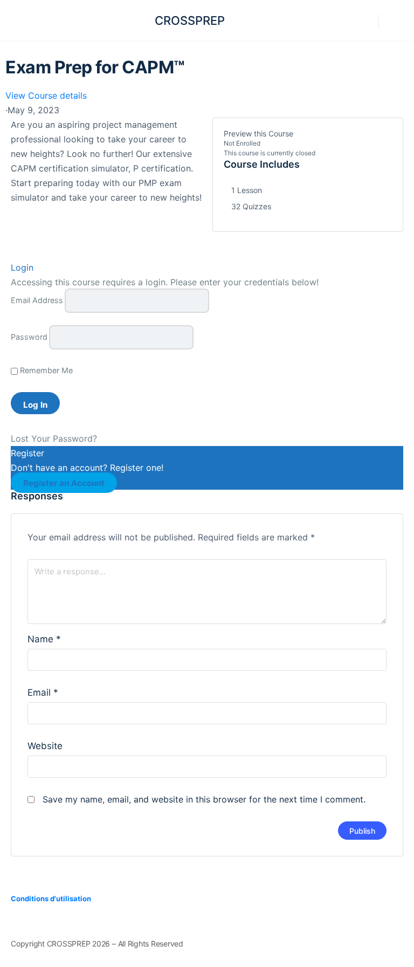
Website (45, 745)
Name (44, 639)
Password (29, 336)
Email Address (37, 300)
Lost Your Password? (54, 438)
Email (42, 692)
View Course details (47, 95)
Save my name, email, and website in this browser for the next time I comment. (204, 799)
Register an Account (64, 482)
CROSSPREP (190, 20)
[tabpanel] (106, 161)
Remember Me (45, 370)
